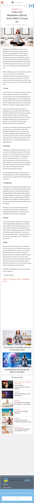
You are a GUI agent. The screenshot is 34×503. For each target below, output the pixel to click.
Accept (17, 498)
